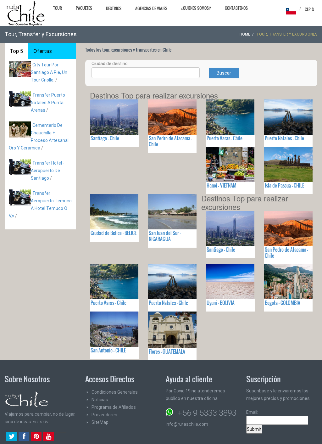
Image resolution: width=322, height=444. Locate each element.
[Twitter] (11, 437)
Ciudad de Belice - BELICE (113, 232)
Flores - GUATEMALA (167, 351)
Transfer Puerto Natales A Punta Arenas (48, 103)
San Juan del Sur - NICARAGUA (165, 235)
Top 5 (16, 51)
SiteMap (100, 422)
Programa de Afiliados (114, 407)
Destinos (113, 8)
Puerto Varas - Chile (224, 138)
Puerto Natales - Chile (284, 138)
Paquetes (84, 8)
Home (245, 34)
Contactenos (236, 8)
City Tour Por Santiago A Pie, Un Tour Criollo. (49, 72)
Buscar (224, 73)
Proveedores (104, 414)
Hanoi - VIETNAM (221, 185)
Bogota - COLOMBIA (282, 302)
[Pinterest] (36, 437)
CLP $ (309, 9)
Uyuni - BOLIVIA (221, 302)
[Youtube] (48, 437)
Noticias (100, 399)
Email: (252, 412)
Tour (57, 8)
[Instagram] (60, 437)
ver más (40, 421)
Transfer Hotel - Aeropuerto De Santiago (47, 170)
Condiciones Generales (115, 392)
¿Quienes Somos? (196, 8)
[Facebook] (24, 437)
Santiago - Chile (105, 138)
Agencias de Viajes (151, 8)
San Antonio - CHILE (108, 350)
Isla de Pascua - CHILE (284, 185)
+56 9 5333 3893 (207, 413)
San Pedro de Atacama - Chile (170, 141)
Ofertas (42, 51)
